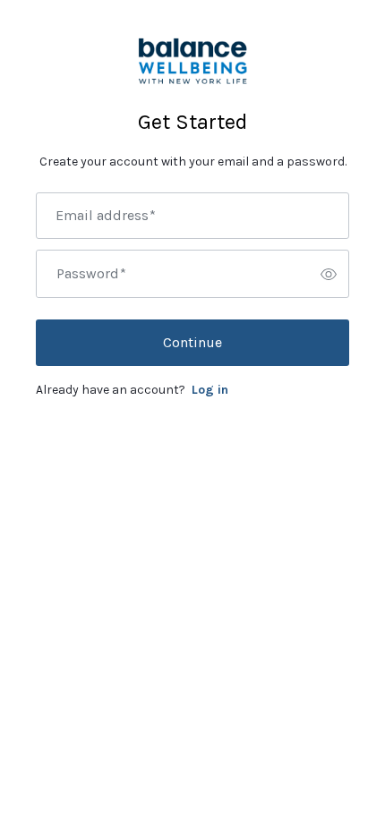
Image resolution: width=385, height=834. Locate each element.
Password (91, 274)
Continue (192, 342)
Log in (210, 389)
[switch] (328, 274)
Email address (106, 216)
